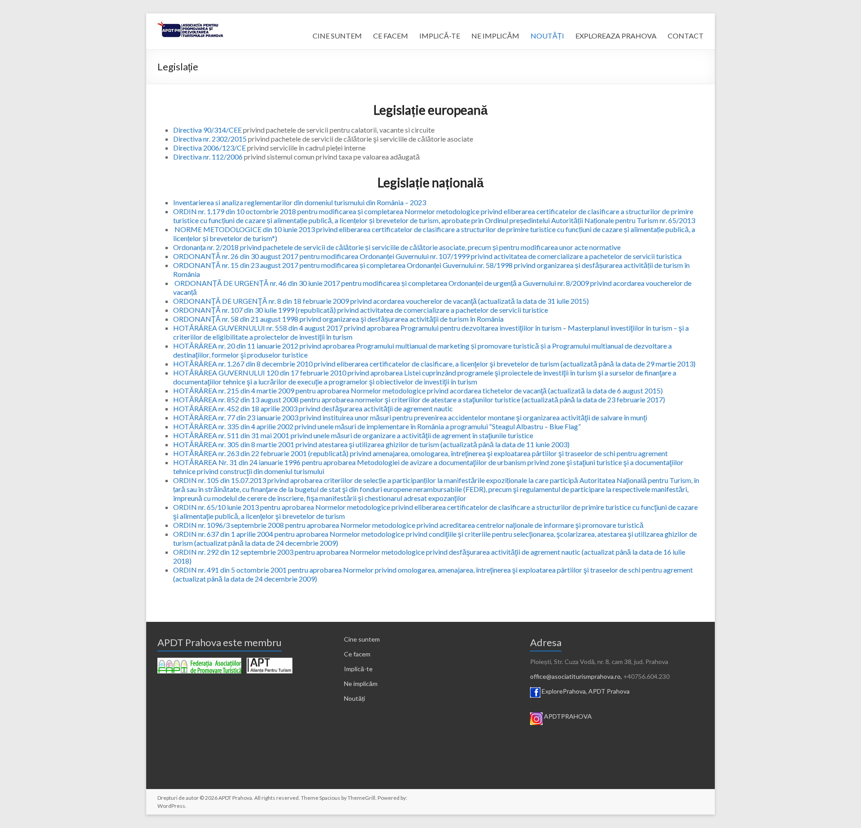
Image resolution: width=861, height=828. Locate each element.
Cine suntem (362, 639)
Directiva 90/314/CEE (207, 129)
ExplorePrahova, (564, 691)
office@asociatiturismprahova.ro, (576, 676)
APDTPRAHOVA (568, 716)
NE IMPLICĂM (495, 35)
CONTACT (686, 35)
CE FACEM (390, 35)
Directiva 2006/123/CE (209, 147)
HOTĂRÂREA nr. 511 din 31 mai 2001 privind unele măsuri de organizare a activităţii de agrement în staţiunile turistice (353, 435)
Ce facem (357, 654)
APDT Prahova (609, 691)
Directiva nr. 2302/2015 (210, 138)
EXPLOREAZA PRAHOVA (616, 35)
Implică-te (358, 669)
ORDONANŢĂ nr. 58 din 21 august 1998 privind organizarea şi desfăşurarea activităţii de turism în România (338, 319)
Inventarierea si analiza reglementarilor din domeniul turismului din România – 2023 (299, 202)
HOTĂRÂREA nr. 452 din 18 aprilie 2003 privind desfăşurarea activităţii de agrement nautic (313, 408)
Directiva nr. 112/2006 (208, 156)
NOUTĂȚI (547, 35)
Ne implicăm (361, 683)
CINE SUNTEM (337, 35)
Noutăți (354, 698)
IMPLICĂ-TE (439, 35)
